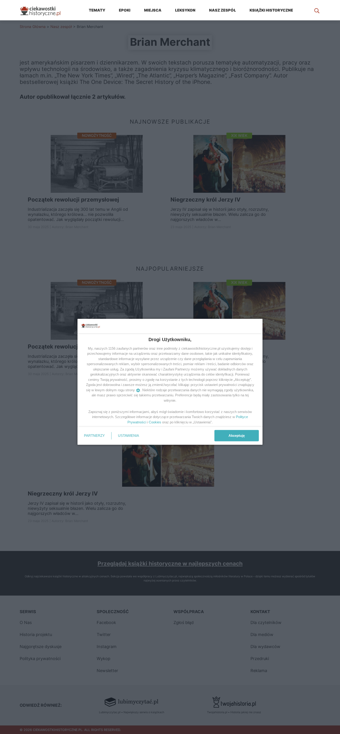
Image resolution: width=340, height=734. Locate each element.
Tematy (97, 10)
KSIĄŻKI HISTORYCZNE (271, 10)
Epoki (124, 10)
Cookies (155, 422)
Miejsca (152, 10)
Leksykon (185, 10)
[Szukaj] (316, 10)
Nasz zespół (222, 10)
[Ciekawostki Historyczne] (44, 10)
